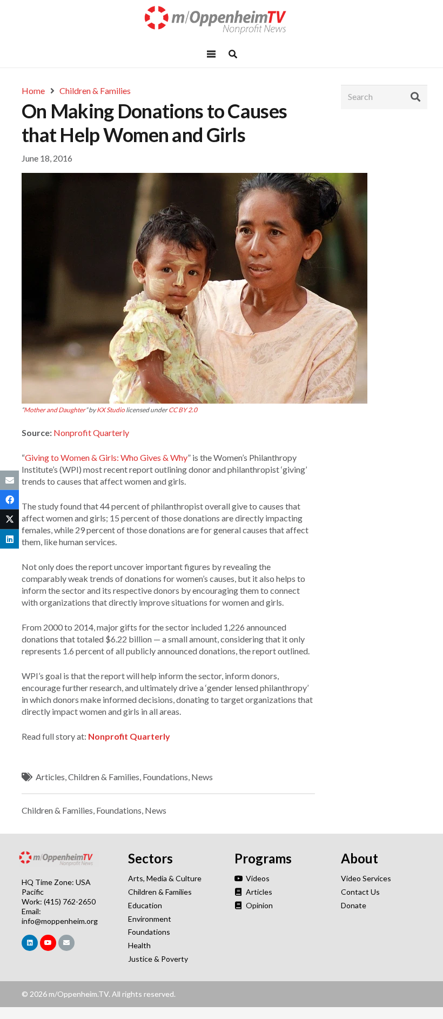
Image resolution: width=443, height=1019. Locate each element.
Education (145, 905)
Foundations (165, 777)
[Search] (415, 96)
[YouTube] (48, 943)
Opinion (258, 905)
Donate (353, 905)
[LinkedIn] (30, 943)
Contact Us (360, 891)
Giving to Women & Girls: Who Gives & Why (106, 457)
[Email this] (9, 480)
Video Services (366, 878)
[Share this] (9, 500)
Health (139, 945)
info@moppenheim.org (60, 921)
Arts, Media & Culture (165, 878)
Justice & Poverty (158, 958)
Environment (149, 918)
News (202, 777)
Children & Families (103, 777)
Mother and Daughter (54, 410)
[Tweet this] (9, 519)
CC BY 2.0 (183, 410)
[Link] (221, 20)
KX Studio (111, 410)
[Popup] (233, 54)
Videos (257, 878)
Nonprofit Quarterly (91, 432)
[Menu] (211, 54)
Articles (50, 777)
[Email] (66, 943)
